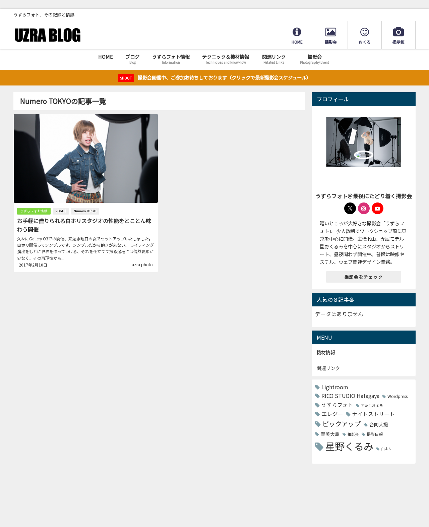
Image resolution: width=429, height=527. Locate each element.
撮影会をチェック (364, 277)
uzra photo (142, 264)
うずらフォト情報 (33, 211)
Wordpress (397, 396)
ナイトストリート (373, 413)
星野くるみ (349, 446)
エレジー (332, 414)
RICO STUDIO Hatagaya (350, 396)
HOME (105, 56)
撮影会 (353, 434)
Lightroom (334, 387)
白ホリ (386, 448)
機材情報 (325, 352)
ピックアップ (341, 423)
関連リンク (328, 367)
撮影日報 (375, 434)
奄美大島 (330, 433)
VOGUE (61, 211)
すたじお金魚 (372, 405)
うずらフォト (337, 404)
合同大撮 (378, 424)
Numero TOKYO (85, 211)
